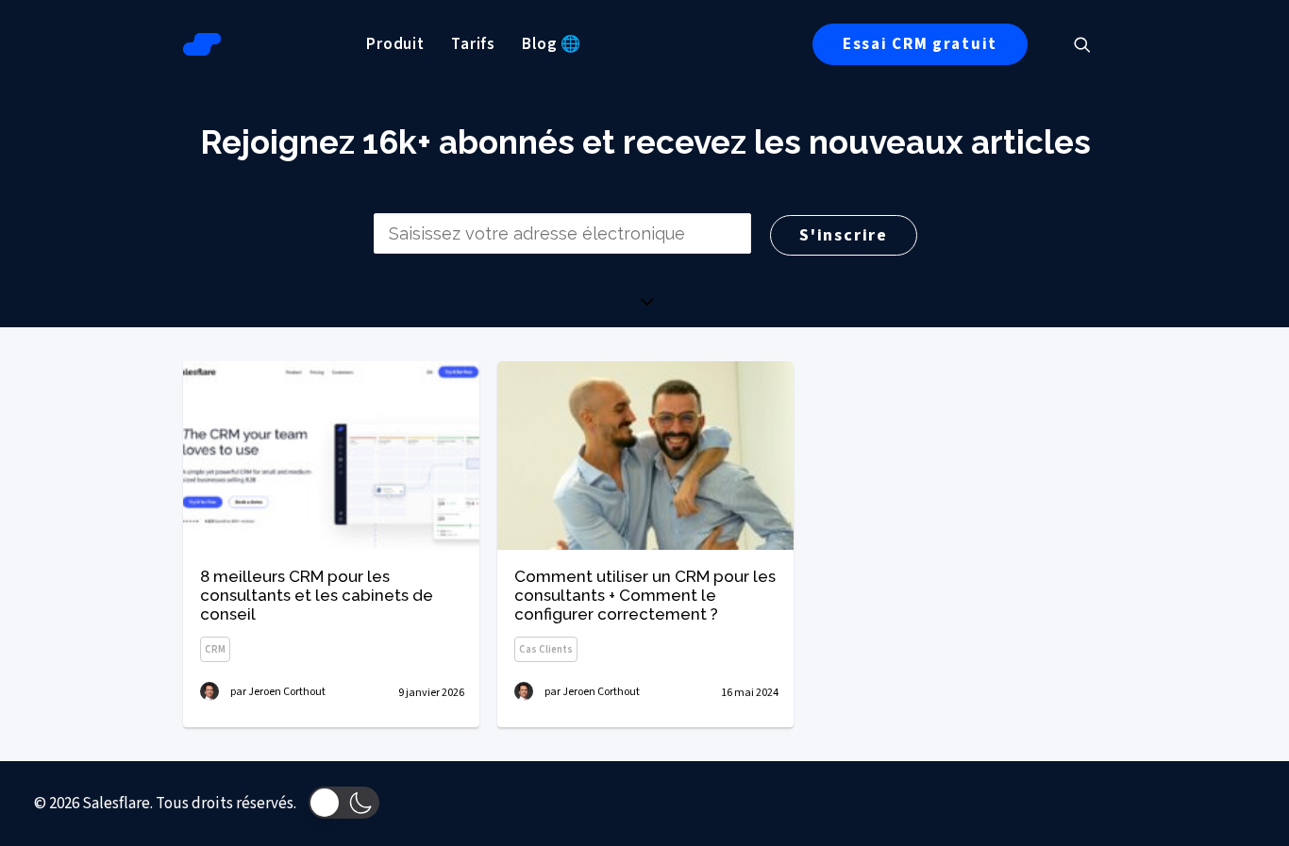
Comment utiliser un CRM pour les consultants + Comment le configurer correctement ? (645, 595)
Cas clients (546, 649)
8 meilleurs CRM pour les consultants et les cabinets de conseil (316, 595)
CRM (215, 649)
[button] (1091, 44)
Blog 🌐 (551, 44)
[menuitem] (395, 44)
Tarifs (473, 44)
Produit (395, 44)
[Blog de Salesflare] (202, 44)
